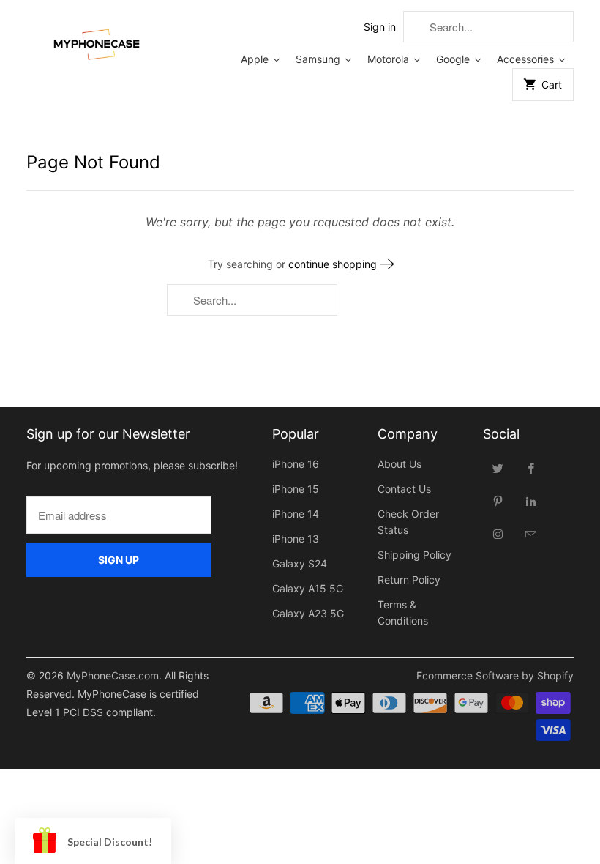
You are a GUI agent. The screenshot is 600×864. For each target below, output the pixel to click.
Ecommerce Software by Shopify (495, 675)
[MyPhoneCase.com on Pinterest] (498, 501)
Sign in (380, 27)
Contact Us (404, 489)
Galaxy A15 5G (307, 588)
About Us (399, 464)
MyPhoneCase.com (113, 675)
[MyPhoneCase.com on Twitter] (498, 468)
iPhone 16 (295, 464)
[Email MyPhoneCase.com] (531, 533)
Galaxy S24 (299, 563)
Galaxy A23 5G (308, 613)
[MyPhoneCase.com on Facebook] (531, 468)
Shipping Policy (414, 554)
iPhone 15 (295, 489)
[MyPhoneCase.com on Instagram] (498, 533)
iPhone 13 (295, 538)
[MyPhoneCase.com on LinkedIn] (531, 501)
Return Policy (409, 579)
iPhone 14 (295, 513)
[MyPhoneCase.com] (97, 41)
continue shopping (334, 264)
